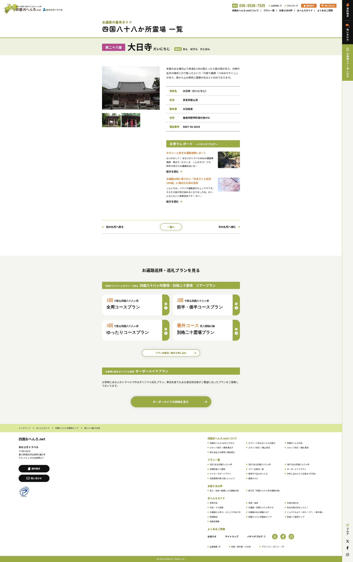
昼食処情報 (214, 521)
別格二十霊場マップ (295, 516)
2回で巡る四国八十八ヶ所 (259, 464)
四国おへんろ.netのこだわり (222, 443)
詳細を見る (170, 402)
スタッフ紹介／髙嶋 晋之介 (221, 447)
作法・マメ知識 (216, 507)
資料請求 (310, 5)
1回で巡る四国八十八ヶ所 (221, 464)
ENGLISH (291, 5)
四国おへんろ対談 (294, 443)
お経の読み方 (293, 502)
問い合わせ (330, 5)
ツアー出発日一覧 (256, 469)
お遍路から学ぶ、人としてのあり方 (225, 512)
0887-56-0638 (191, 126)
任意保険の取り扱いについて (222, 478)
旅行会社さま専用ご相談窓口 (222, 452)
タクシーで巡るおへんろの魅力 (261, 443)
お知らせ (212, 536)
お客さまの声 (285, 10)
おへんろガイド (305, 10)
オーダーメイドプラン (296, 469)
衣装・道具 (253, 502)
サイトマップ (231, 536)
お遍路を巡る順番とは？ (259, 512)
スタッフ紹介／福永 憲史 (298, 447)
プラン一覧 (269, 10)
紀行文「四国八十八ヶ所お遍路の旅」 (264, 490)
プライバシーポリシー (271, 546)
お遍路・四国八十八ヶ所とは (260, 507)
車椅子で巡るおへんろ (258, 473)
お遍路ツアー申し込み (347, 65)
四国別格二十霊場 (217, 469)
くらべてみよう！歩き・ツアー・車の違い (305, 512)
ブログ (347, 531)
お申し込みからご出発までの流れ (301, 473)
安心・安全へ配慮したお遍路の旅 (224, 490)
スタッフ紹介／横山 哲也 (259, 447)
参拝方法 (213, 502)
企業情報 (275, 5)
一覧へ (171, 227)
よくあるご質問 (325, 10)
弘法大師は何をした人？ (297, 507)
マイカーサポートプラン (220, 473)
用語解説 (213, 516)
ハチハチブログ (255, 536)
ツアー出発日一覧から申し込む (171, 352)
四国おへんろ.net (32, 438)
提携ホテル (253, 478)
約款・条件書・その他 (241, 546)
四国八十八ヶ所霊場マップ (66, 428)
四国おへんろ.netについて (245, 10)
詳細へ (166, 302)
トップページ (24, 428)
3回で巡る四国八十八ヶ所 (298, 464)
